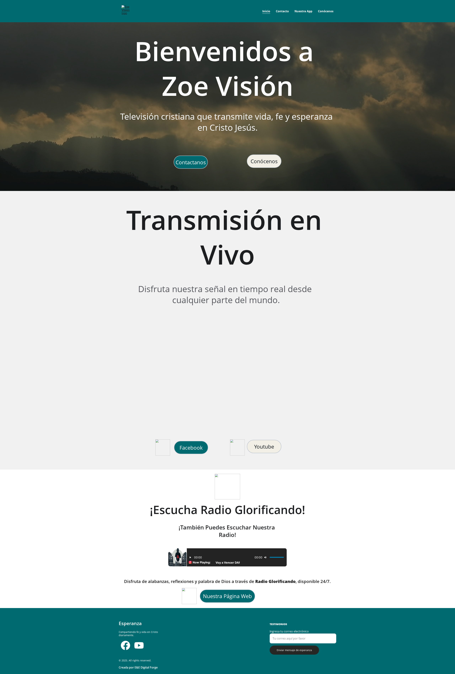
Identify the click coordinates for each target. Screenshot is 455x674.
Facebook (191, 447)
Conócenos (325, 11)
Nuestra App (303, 11)
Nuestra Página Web (227, 596)
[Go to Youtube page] (139, 645)
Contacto (282, 11)
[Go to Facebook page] (125, 645)
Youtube (264, 446)
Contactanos (191, 162)
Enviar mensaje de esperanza (294, 650)
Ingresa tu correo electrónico (289, 631)
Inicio (266, 11)
